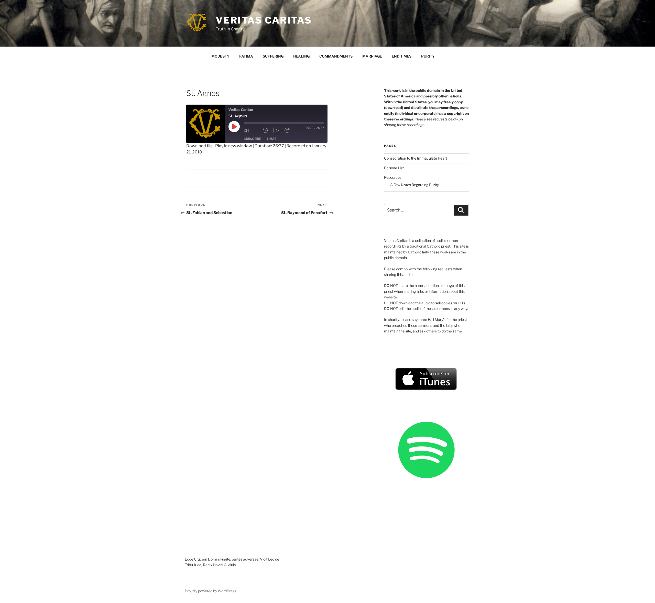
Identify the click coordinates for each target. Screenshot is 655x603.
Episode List (394, 168)
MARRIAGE (372, 56)
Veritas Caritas (264, 20)
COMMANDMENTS (336, 56)
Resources (392, 177)
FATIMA (246, 56)
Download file (199, 145)
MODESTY (220, 56)
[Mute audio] (252, 130)
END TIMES (401, 56)
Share (271, 139)
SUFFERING (273, 56)
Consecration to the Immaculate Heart (415, 158)
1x (277, 130)
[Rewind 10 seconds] (267, 130)
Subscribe (252, 139)
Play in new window (233, 145)
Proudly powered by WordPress (210, 591)
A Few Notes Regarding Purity (414, 185)
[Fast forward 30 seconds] (293, 130)
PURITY (428, 56)
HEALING (301, 56)
